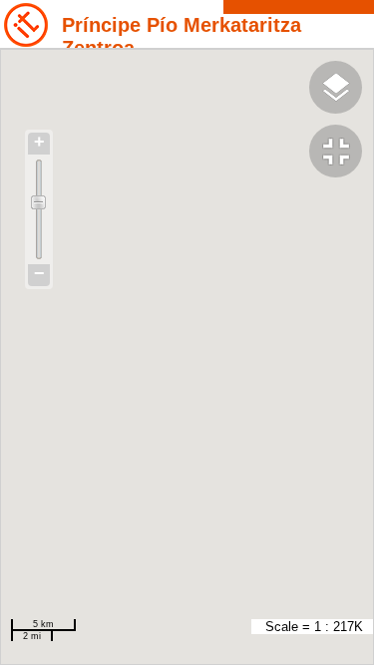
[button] (341, 153)
